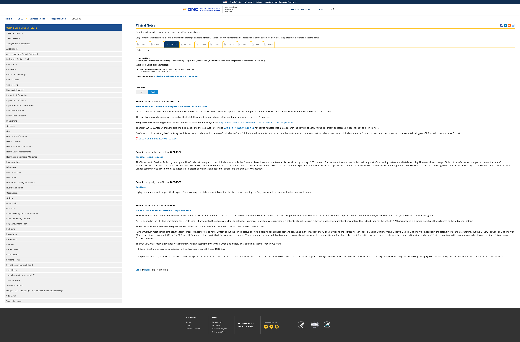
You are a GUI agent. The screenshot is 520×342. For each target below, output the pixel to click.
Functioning (11, 121)
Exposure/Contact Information (20, 105)
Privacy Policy (217, 322)
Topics (189, 325)
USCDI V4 (202, 44)
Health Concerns (13, 141)
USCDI (21, 18)
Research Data (13, 249)
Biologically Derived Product (19, 59)
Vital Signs (11, 295)
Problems (10, 229)
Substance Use (13, 280)
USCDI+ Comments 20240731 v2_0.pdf (158, 138)
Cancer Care (11, 64)
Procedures (11, 234)
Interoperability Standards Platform (230, 9)
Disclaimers (217, 325)
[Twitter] (271, 327)
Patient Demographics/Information (22, 213)
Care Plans (11, 69)
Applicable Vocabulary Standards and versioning (176, 76)
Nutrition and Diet (14, 187)
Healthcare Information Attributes (21, 157)
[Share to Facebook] (501, 25)
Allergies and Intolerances (18, 43)
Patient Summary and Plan (18, 218)
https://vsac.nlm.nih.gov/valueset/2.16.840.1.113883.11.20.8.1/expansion (256, 122)
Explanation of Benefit (16, 100)
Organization (12, 203)
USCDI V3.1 (187, 44)
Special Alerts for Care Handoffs (20, 275)
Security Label (12, 254)
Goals (8, 131)
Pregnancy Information (16, 223)
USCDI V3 (172, 44)
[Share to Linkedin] (505, 25)
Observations (12, 193)
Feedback (141, 186)
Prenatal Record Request (149, 156)
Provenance (11, 239)
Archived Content (193, 328)
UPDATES (305, 9)
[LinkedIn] (266, 327)
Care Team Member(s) (16, 74)
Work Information (14, 301)
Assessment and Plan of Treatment (22, 54)
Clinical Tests (12, 85)
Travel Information (14, 285)
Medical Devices (13, 172)
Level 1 (258, 44)
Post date (140, 87)
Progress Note (58, 18)
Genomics (10, 126)
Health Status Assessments (18, 151)
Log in (321, 9)
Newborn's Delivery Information (20, 182)
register (147, 269)
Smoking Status (13, 259)
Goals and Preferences (16, 136)
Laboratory (11, 167)
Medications (11, 177)
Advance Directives (15, 33)
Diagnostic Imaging (15, 90)
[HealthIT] (201, 9)
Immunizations (13, 162)
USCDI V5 (216, 44)
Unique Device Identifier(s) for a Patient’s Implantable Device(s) (34, 290)
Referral (10, 244)
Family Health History (16, 115)
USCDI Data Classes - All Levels (21, 27)
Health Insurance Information (19, 146)
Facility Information (15, 110)
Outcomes (11, 208)
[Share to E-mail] (509, 25)
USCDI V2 (158, 44)
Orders (9, 198)
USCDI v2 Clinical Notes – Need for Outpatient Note (163, 210)
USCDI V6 (230, 44)
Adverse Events (13, 38)
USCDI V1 (143, 44)
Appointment (12, 49)
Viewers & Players (219, 328)
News (188, 322)
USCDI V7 (244, 44)
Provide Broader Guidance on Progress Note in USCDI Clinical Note (171, 106)
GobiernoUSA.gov (219, 332)
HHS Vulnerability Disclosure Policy (245, 325)
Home (8, 18)
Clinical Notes (37, 18)
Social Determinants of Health (19, 265)
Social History (12, 270)
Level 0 (269, 44)
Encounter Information (16, 95)
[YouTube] (277, 327)
